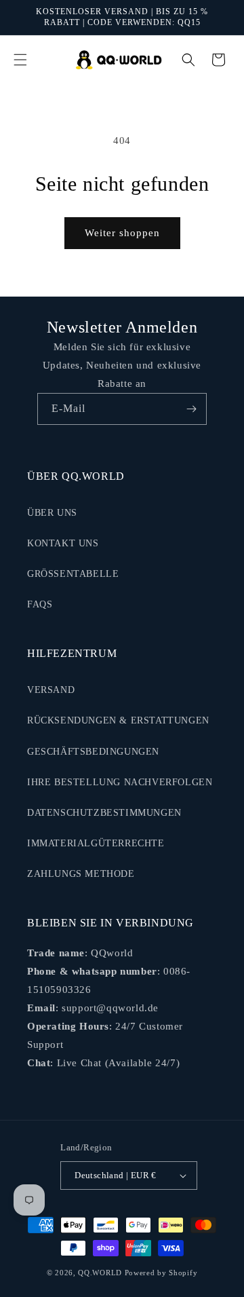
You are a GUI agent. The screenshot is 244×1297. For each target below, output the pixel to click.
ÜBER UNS (52, 513)
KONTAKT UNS (63, 543)
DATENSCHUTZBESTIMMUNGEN (104, 813)
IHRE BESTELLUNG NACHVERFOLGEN (119, 782)
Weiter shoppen (122, 232)
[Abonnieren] (191, 409)
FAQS (39, 604)
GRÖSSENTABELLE (73, 574)
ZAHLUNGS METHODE (81, 874)
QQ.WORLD (100, 1272)
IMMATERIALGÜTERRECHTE (96, 843)
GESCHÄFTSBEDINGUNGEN (93, 752)
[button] (20, 60)
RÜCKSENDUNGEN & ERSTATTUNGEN (118, 720)
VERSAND (51, 690)
